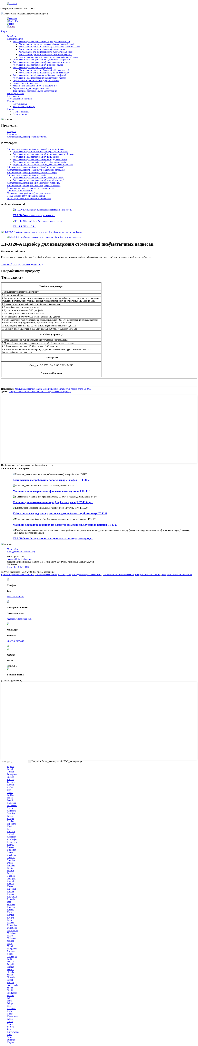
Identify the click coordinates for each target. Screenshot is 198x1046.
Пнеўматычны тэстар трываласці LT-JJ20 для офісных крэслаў (40, 391)
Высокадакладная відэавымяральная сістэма (79, 574)
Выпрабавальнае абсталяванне (176, 574)
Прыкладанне (14, 96)
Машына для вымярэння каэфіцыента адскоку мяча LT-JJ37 (51, 491)
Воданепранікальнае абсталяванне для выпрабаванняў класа (48, 57)
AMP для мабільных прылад (21, 551)
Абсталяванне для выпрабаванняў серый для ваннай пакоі (41, 41)
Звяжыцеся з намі (15, 93)
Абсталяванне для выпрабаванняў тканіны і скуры (38, 65)
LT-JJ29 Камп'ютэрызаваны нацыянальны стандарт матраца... (53, 538)
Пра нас (11, 101)
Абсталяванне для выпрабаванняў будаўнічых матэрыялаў (41, 59)
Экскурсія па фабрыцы (24, 106)
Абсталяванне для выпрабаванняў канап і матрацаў (44, 72)
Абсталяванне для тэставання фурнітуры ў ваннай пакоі (46, 44)
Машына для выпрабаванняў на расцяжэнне (35, 85)
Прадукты (12, 134)
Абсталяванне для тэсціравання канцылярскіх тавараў (39, 78)
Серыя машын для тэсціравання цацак (32, 88)
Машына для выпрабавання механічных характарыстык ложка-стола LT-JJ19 (53, 389)
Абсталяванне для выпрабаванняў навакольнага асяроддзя (41, 62)
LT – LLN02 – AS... (24, 226)
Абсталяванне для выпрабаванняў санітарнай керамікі (45, 54)
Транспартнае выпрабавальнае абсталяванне (35, 91)
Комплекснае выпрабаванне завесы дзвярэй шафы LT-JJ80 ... (51, 479)
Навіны (10, 109)
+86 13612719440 (15, 596)
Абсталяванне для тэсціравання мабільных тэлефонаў (39, 75)
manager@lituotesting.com (19, 559)
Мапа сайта (12, 549)
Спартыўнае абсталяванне (26, 83)
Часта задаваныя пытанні (19, 98)
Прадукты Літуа (15, 39)
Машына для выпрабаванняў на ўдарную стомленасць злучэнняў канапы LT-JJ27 (65, 524)
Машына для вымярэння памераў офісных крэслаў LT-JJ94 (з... (53, 502)
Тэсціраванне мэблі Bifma (147, 574)
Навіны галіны (20, 114)
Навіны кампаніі (21, 111)
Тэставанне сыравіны (46, 574)
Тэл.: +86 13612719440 (18, 567)
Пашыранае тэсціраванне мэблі (118, 574)
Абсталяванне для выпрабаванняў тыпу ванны (42, 49)
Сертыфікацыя (20, 104)
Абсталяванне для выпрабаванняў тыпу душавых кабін (46, 52)
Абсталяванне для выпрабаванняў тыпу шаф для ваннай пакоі (49, 46)
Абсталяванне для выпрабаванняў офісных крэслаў (44, 70)
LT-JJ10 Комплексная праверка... (34, 215)
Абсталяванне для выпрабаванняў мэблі (32, 67)
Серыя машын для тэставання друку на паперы (36, 80)
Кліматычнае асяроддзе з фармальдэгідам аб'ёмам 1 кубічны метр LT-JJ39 (60, 513)
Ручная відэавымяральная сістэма (17, 574)
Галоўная (11, 36)
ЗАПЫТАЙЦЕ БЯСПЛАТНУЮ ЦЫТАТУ (22, 264)
